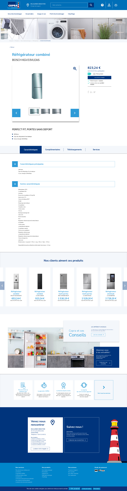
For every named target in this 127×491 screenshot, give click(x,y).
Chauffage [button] (71, 14)
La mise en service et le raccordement (25, 478)
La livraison (18, 471)
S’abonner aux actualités (103, 363)
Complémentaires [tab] (52, 149)
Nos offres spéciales (73, 473)
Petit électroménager (47, 475)
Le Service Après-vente (63, 391)
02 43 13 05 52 (42, 434)
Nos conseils (71, 471)
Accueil (11, 40)
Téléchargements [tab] (74, 149)
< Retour (12, 47)
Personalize (97, 488)
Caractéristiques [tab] (31, 149)
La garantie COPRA (43, 391)
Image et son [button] (41, 14)
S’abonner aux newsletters (76, 440)
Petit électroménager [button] (57, 14)
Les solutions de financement (23, 480)
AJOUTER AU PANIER (99, 77)
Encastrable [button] (29, 14)
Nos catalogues (72, 475)
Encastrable (45, 471)
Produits (17, 40)
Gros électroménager (26, 40)
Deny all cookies (87, 488)
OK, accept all (75, 488)
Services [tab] (96, 149)
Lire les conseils (97, 335)
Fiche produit (99, 74)
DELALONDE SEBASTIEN (37, 4)
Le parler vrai (19, 477)
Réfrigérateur (36, 40)
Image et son (45, 473)
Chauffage (44, 477)
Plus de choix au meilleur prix (23, 390)
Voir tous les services (104, 393)
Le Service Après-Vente (21, 475)
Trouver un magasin (73, 470)
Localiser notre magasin (40, 449)
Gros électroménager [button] (15, 14)
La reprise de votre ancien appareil (84, 391)
